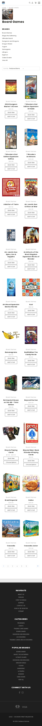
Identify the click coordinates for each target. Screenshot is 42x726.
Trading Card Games (21, 629)
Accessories (21, 637)
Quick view (11, 112)
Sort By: (6, 68)
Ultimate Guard (7, 38)
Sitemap (21, 611)
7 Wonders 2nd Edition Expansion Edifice (11, 156)
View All (5, 60)
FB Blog (21, 597)
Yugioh (4, 47)
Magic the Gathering (9, 36)
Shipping (21, 603)
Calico (31, 500)
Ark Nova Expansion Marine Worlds (11, 305)
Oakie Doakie (7, 58)
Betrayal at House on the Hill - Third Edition (11, 402)
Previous (3, 724)
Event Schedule (21, 600)
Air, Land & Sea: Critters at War (31, 205)
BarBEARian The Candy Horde (31, 353)
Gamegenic (6, 49)
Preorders (21, 623)
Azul (31, 304)
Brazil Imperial (11, 500)
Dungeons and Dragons (10, 41)
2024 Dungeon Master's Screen (11, 105)
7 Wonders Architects (31, 155)
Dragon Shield (7, 44)
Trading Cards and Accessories (21, 640)
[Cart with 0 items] (35, 3)
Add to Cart (11, 116)
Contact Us (21, 606)
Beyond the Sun (31, 400)
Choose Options (11, 462)
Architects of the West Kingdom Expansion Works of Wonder (31, 255)
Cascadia (11, 546)
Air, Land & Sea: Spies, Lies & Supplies (11, 254)
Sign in (16, 608)
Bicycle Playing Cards (11, 451)
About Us (21, 594)
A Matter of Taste (11, 204)
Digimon (5, 55)
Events (21, 626)
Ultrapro (5, 52)
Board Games (7, 33)
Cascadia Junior (31, 546)
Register (25, 608)
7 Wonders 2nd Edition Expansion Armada (31, 106)
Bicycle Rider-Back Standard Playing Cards (31, 452)
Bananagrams (11, 352)
